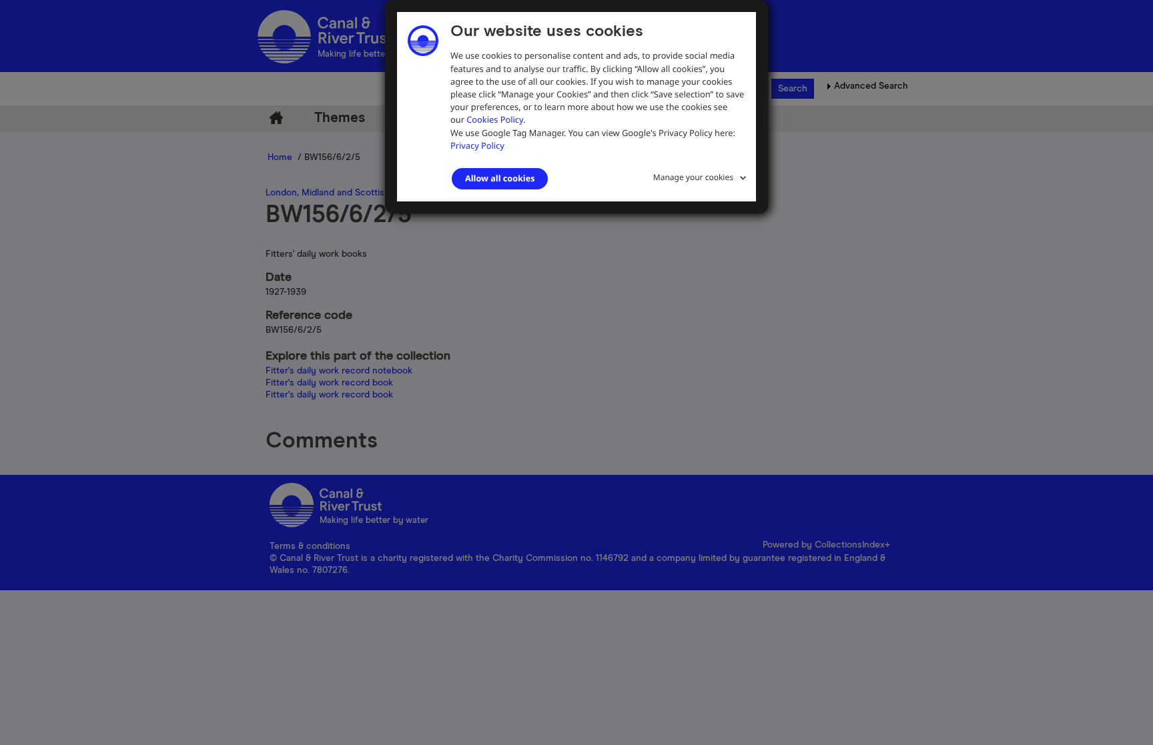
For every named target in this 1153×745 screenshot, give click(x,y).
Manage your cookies (693, 177)
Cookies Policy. (495, 119)
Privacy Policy (477, 145)
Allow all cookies (499, 178)
